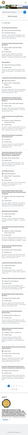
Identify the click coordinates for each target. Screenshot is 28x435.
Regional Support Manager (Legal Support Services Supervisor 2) (12, 136)
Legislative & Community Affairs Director (12, 262)
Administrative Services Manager (10, 211)
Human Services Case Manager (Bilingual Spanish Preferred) (12, 246)
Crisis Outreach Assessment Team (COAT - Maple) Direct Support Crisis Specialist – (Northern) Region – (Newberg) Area (12, 154)
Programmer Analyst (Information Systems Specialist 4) (12, 44)
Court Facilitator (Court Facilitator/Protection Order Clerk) (13, 227)
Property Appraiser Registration (9, 27)
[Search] (24, 12)
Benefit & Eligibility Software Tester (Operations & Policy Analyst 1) (13, 347)
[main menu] (25, 2)
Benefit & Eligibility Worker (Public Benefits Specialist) (12, 294)
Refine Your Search (12, 16)
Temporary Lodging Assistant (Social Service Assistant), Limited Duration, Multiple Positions (13, 367)
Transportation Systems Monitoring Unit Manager (14, 77)
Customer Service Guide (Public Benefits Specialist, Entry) (12, 311)
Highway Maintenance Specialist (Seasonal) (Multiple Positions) (12, 329)
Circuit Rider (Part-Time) (8, 170)
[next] (22, 386)
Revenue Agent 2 (6, 62)
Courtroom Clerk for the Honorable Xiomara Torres (12, 117)
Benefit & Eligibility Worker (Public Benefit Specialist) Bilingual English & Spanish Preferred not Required (14, 192)
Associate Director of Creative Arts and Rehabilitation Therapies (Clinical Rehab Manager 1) (12, 99)
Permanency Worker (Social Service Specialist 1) (14, 278)
